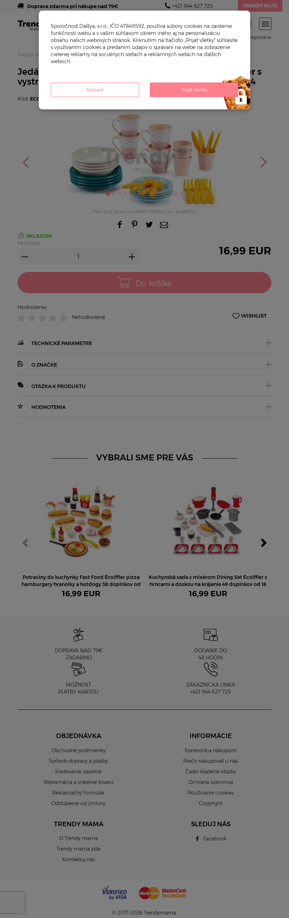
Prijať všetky (194, 89)
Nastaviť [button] (95, 89)
